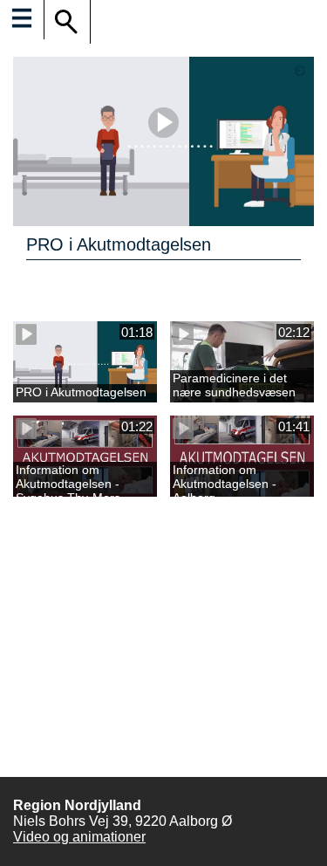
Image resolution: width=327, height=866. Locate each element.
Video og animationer (79, 836)
